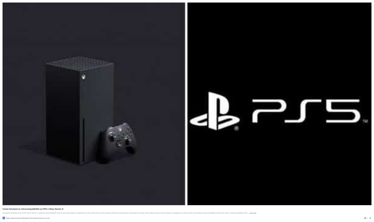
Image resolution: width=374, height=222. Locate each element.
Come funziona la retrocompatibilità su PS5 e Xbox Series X (33, 209)
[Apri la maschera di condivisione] (370, 217)
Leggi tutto (252, 213)
